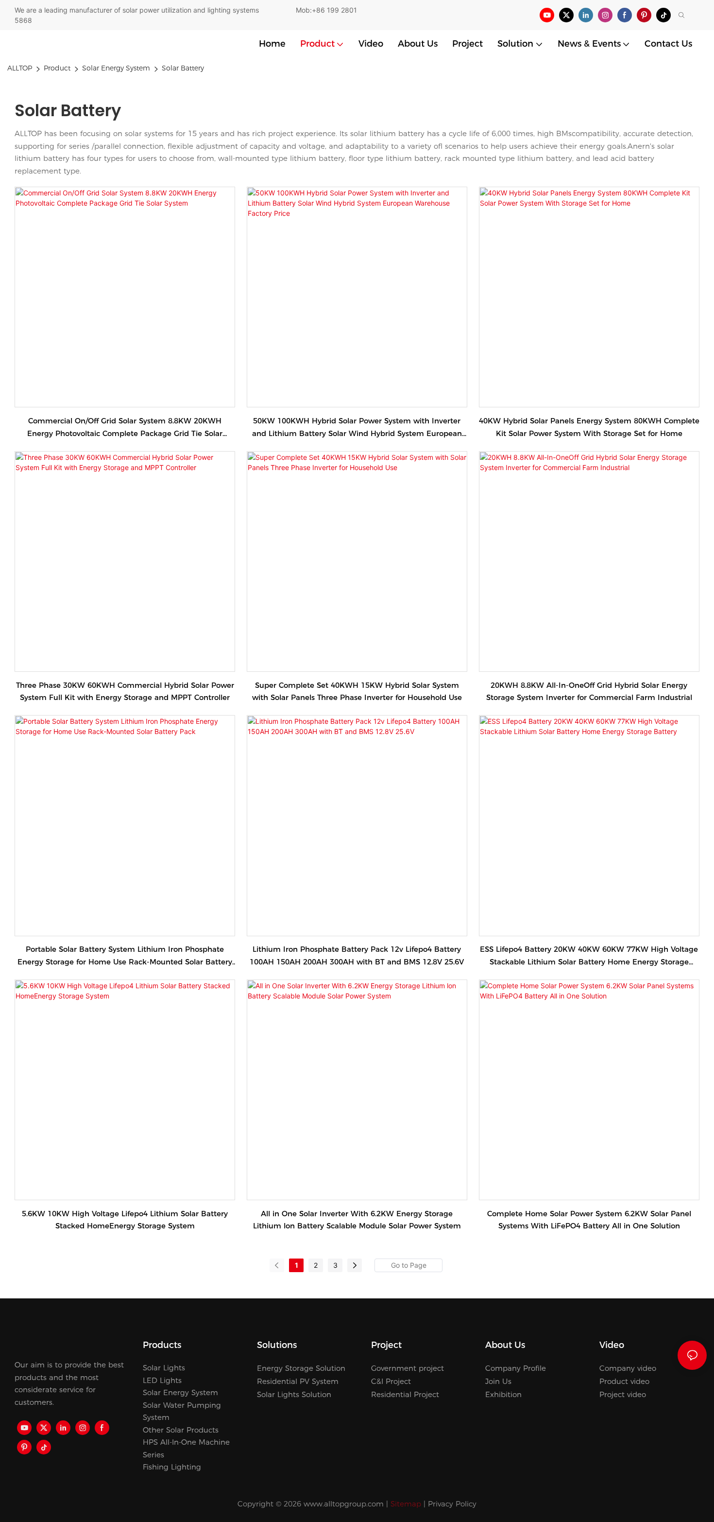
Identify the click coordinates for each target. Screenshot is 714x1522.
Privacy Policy (452, 1503)
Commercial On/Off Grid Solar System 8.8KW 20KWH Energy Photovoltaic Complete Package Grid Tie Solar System (124, 427)
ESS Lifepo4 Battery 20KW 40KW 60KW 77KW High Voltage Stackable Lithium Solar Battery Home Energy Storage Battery (589, 956)
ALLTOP (19, 68)
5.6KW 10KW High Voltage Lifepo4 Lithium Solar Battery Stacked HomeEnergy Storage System (125, 1220)
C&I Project (391, 1381)
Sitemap (406, 1503)
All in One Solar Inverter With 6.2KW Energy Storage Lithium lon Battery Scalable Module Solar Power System (357, 1220)
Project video (622, 1394)
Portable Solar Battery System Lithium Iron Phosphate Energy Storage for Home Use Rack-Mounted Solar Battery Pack (124, 956)
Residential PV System (298, 1381)
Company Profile (515, 1368)
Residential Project (405, 1394)
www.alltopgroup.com (344, 1503)
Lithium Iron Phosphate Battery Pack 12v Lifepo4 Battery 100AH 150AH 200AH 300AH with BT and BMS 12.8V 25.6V (357, 955)
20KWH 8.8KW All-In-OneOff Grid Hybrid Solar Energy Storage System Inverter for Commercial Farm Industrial (589, 691)
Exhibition (503, 1394)
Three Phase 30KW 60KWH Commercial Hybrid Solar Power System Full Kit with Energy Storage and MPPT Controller (125, 691)
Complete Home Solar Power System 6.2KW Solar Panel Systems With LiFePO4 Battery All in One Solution (589, 1220)
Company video (627, 1368)
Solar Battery (183, 68)
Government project (407, 1368)
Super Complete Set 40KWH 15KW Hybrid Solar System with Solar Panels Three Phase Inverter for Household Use (357, 691)
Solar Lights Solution (294, 1394)
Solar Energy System (116, 68)
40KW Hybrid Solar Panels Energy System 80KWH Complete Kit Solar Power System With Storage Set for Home (589, 427)
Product (57, 68)
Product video (624, 1381)
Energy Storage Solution (301, 1368)
